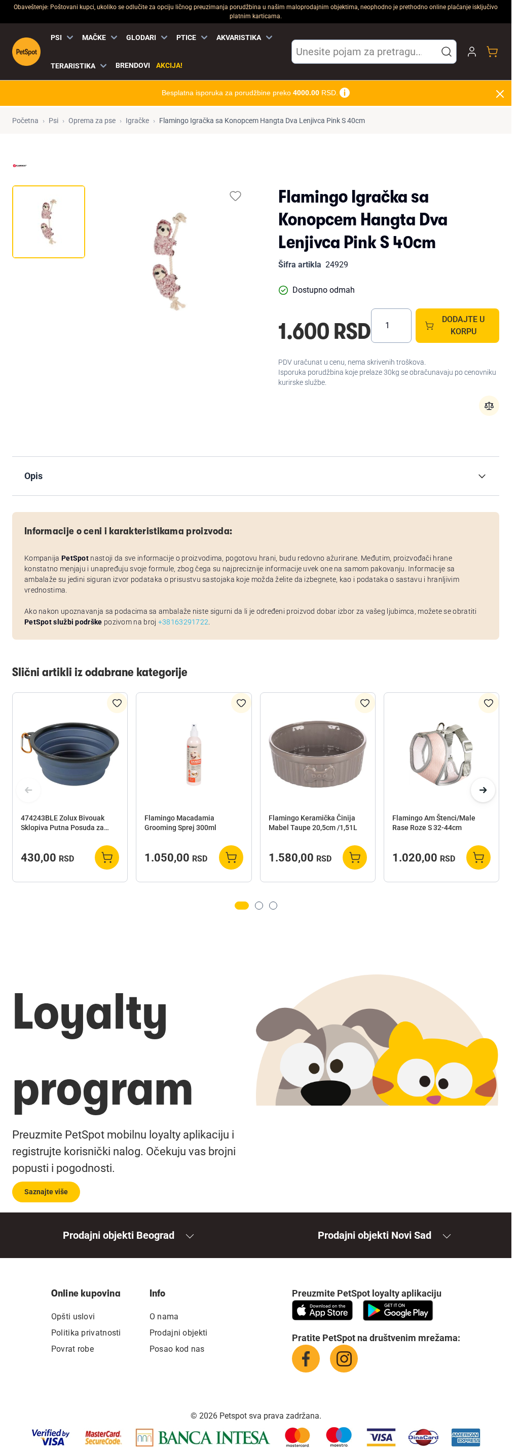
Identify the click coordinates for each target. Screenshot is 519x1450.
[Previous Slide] (28, 790)
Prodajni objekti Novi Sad (374, 1235)
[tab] (48, 221)
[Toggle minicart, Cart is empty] (492, 52)
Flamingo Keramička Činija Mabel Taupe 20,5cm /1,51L (313, 823)
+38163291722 (183, 622)
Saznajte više (46, 1192)
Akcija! (169, 65)
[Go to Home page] (26, 51)
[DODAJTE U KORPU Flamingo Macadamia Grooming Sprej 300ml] (231, 857)
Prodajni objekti (179, 1333)
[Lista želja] (235, 195)
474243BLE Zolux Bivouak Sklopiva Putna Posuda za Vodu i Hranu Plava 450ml (62, 823)
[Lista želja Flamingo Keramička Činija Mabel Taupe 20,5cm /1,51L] (365, 703)
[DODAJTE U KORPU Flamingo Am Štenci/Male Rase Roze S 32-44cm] (478, 857)
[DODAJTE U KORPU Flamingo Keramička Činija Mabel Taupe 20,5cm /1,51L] (355, 857)
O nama (164, 1316)
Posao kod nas (177, 1349)
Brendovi (133, 65)
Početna (25, 120)
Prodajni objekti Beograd (118, 1235)
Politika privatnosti (86, 1333)
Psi (53, 120)
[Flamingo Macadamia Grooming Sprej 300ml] (193, 754)
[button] (446, 52)
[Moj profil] (472, 52)
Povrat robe (72, 1349)
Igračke (137, 120)
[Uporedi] (489, 406)
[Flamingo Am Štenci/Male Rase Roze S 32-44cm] (441, 754)
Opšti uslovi (73, 1316)
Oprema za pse (92, 120)
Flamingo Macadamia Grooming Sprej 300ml (180, 823)
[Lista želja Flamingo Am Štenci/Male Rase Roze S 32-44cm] (488, 703)
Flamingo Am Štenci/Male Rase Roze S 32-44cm (433, 823)
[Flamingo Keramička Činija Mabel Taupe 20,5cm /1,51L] (318, 754)
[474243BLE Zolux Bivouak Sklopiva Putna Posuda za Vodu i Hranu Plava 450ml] (70, 754)
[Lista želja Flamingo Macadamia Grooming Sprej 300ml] (241, 703)
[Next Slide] (483, 790)
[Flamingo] (19, 165)
